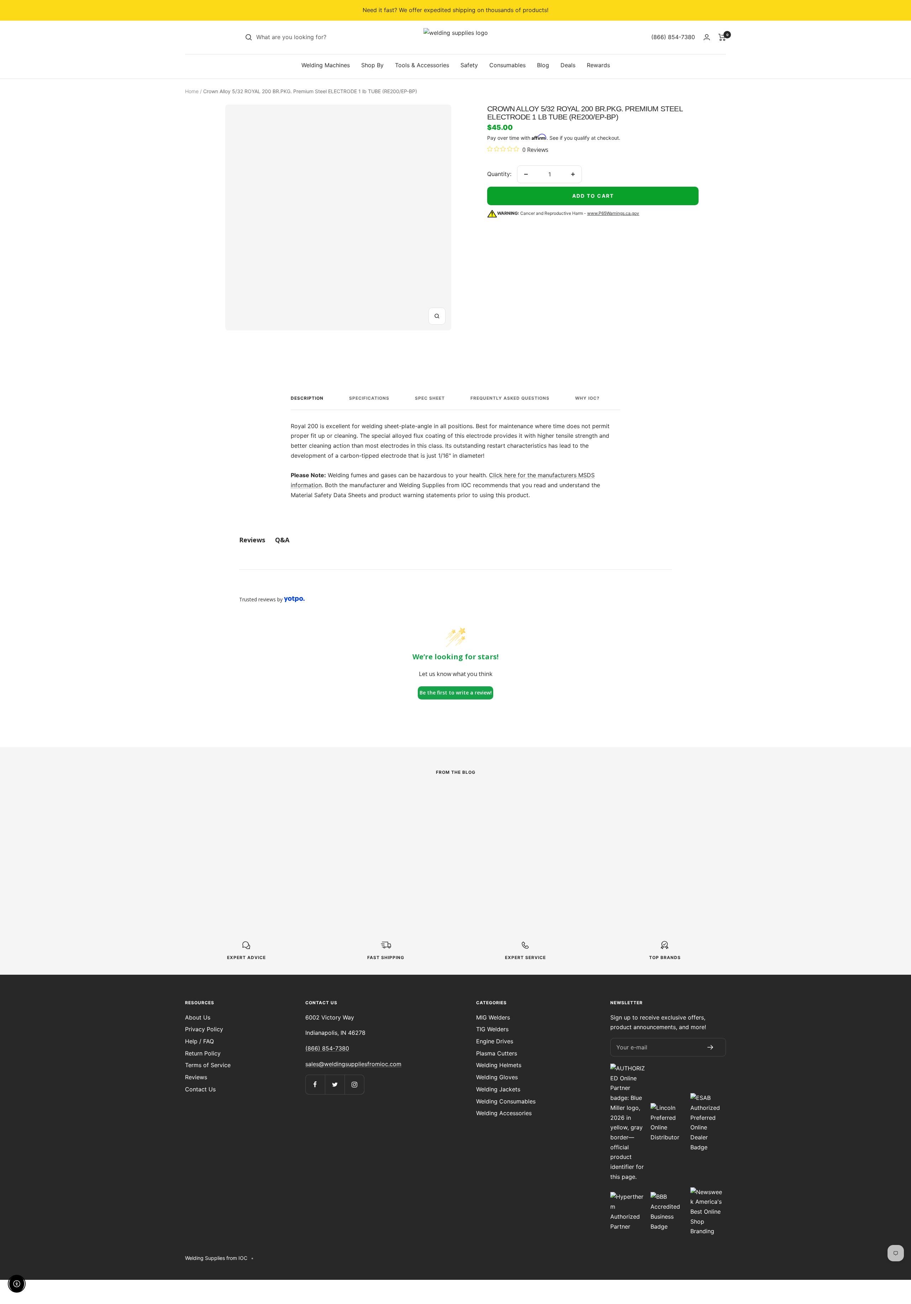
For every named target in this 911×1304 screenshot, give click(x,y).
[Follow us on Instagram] (354, 1084)
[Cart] (722, 37)
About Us (197, 1017)
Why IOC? (587, 398)
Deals (567, 65)
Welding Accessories (504, 1113)
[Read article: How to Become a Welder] (623, 797)
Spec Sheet (430, 398)
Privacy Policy (204, 1029)
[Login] (707, 37)
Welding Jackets (498, 1089)
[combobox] (309, 37)
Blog (543, 65)
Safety (469, 65)
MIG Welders (493, 1017)
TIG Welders (492, 1029)
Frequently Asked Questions (509, 398)
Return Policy (203, 1053)
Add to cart (593, 196)
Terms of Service (208, 1065)
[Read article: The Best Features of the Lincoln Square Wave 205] (455, 797)
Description (307, 398)
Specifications (369, 398)
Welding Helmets (498, 1065)
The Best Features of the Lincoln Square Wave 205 (443, 830)
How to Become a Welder (610, 825)
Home (192, 91)
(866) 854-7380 (327, 1048)
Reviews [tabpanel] (252, 540)
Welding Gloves (497, 1077)
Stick (387, 813)
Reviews (196, 1077)
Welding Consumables (506, 1101)
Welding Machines (325, 65)
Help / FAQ (199, 1041)
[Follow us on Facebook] (315, 1084)
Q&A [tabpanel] (282, 540)
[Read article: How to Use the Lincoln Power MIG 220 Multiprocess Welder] (287, 801)
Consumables (507, 65)
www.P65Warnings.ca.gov (613, 213)
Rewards (598, 65)
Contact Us (200, 1089)
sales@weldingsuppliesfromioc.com (353, 1064)
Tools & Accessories (422, 65)
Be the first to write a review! (456, 692)
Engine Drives (494, 1041)
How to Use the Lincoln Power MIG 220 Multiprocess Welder (282, 846)
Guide (555, 813)
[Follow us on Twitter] (334, 1084)
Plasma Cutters (496, 1053)
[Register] (710, 1047)
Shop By (372, 65)
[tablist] (455, 540)
